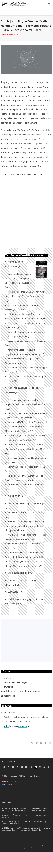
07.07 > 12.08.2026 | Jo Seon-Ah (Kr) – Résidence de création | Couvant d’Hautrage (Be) (24, 823)
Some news (7, 803)
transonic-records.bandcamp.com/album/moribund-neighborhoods (20, 691)
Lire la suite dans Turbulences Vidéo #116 (22, 174)
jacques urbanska (30, 845)
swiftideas (28, 848)
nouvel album (22, 130)
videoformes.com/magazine (17, 726)
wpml (33, 848)
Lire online (9, 682)
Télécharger (21, 682)
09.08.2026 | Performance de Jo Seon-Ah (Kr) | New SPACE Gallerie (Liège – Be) (25, 816)
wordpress (21, 848)
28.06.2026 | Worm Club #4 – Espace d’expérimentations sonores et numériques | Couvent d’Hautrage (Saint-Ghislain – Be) (26, 829)
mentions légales (40, 845)
